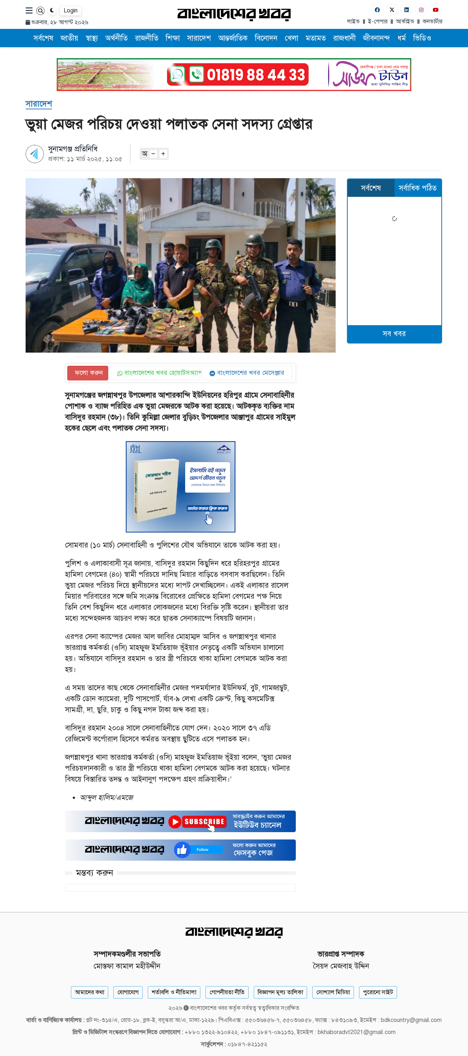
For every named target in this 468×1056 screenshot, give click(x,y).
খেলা (291, 38)
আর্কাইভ (405, 21)
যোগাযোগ (128, 992)
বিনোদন (266, 38)
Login (71, 10)
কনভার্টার (432, 21)
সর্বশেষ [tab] (371, 188)
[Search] (40, 11)
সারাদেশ (199, 38)
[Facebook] (377, 10)
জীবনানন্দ (376, 38)
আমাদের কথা (89, 992)
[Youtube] (436, 10)
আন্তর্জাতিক (233, 38)
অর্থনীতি (116, 38)
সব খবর (394, 333)
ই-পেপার (378, 21)
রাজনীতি (146, 38)
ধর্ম (401, 38)
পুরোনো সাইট (378, 992)
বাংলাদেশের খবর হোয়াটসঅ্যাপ (161, 373)
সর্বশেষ (43, 38)
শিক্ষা (173, 38)
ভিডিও (422, 38)
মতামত (316, 38)
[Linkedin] (406, 10)
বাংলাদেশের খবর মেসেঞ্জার (249, 373)
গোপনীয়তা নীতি (227, 992)
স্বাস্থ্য (92, 38)
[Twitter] (392, 10)
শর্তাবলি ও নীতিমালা (174, 992)
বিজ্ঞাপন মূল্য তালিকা (280, 992)
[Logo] (234, 14)
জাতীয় (69, 38)
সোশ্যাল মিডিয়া (333, 992)
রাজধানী (344, 38)
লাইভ (353, 21)
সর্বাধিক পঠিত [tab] (418, 188)
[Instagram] (421, 10)
